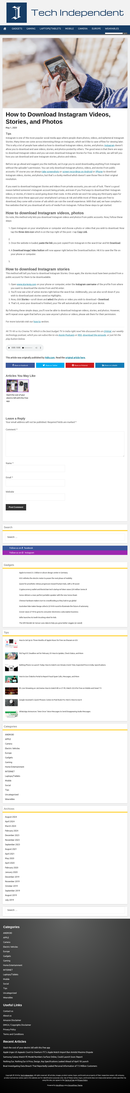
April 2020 (9, 863)
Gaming (31, 28)
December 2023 (12, 835)
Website (10, 491)
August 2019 (11, 895)
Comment (11, 429)
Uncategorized (12, 794)
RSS (80, 335)
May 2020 (9, 858)
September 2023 (12, 844)
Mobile (69, 28)
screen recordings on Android (77, 171)
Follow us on (21, 548)
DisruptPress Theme (75, 1085)
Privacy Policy (9, 1029)
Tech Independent (77, 12)
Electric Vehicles (12, 748)
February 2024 (11, 831)
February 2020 (11, 867)
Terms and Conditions (13, 1034)
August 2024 (11, 817)
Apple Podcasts (66, 335)
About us (7, 1016)
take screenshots (50, 171)
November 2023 (12, 840)
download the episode (94, 335)
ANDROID (9, 734)
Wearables (112, 28)
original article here (75, 357)
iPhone (99, 171)
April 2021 (9, 854)
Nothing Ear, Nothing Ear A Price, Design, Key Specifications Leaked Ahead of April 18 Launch (45, 1061)
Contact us (8, 1011)
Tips (8, 133)
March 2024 (10, 826)
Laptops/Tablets (50, 28)
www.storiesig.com (26, 284)
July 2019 (9, 900)
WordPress (60, 1085)
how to (37, 321)
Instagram (109, 145)
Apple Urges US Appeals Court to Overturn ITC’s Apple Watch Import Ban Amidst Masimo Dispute (48, 1052)
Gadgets (17, 28)
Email (9, 477)
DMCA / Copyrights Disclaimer (17, 1025)
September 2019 (12, 891)
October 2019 (11, 886)
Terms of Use (69, 1080)
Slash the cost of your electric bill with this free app (17, 398)
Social (8, 785)
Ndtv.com (50, 357)
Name (9, 463)
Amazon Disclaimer (12, 1020)
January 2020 (11, 872)
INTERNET (10, 771)
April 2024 (9, 821)
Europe (96, 28)
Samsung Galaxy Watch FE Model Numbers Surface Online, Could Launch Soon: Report (43, 1057)
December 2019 (12, 877)
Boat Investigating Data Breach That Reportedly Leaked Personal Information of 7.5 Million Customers (50, 1066)
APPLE (8, 739)
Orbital (107, 331)
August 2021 (11, 849)
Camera (82, 28)
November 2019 (12, 881)
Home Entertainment (14, 767)
